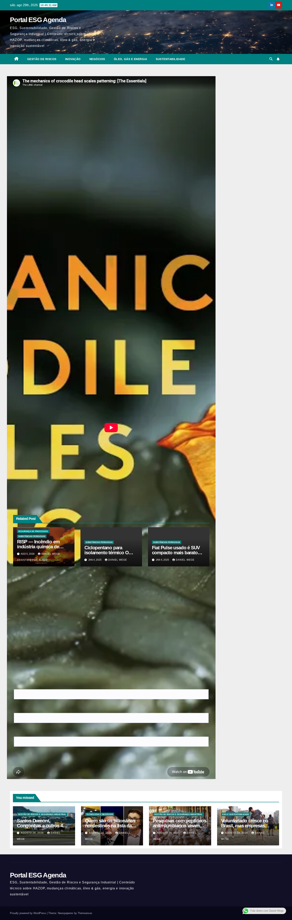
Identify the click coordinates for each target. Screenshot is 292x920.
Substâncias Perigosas (31, 536)
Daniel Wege (117, 559)
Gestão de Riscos (41, 59)
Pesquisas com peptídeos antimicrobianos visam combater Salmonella (179, 825)
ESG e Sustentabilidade (235, 814)
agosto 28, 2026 (32, 833)
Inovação (73, 59)
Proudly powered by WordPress (28, 913)
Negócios (97, 59)
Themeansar (85, 913)
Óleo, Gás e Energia (130, 59)
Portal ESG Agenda (38, 19)
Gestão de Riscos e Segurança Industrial (42, 814)
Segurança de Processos (33, 531)
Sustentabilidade (170, 59)
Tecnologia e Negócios (99, 814)
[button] (271, 59)
